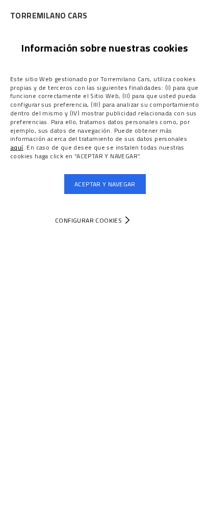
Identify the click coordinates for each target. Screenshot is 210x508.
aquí (16, 147)
